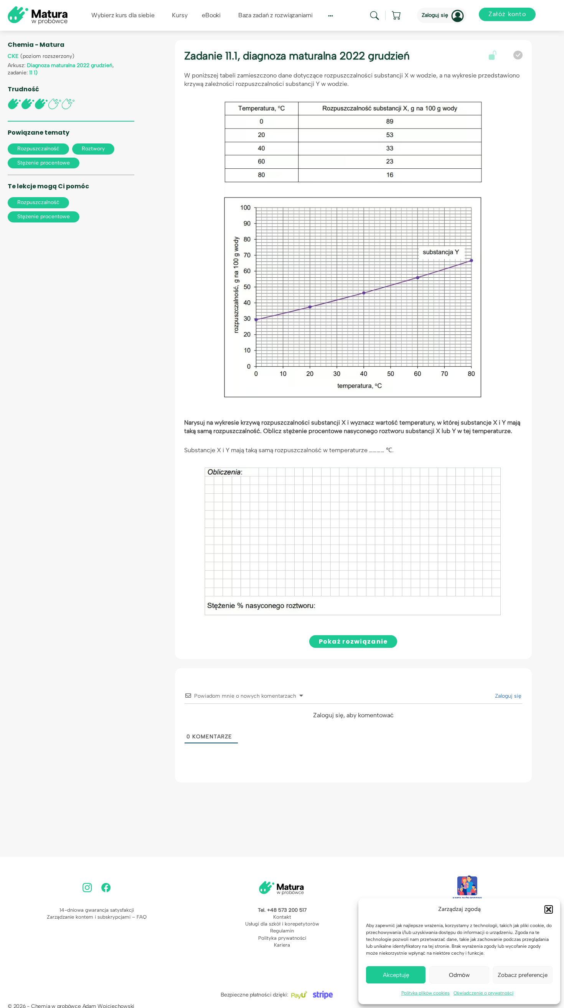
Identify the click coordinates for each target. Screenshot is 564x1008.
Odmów (459, 975)
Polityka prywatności (282, 938)
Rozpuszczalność (38, 148)
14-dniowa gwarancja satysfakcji (96, 910)
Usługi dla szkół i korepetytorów (282, 924)
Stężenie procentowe (43, 163)
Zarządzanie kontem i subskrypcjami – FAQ (97, 917)
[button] (548, 909)
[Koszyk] (397, 15)
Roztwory (93, 148)
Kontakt (282, 917)
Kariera (282, 945)
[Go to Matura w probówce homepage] (38, 14)
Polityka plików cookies (425, 993)
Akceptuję (396, 975)
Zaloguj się (435, 15)
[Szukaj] (374, 15)
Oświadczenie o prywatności (483, 993)
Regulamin (282, 931)
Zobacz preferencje (523, 975)
